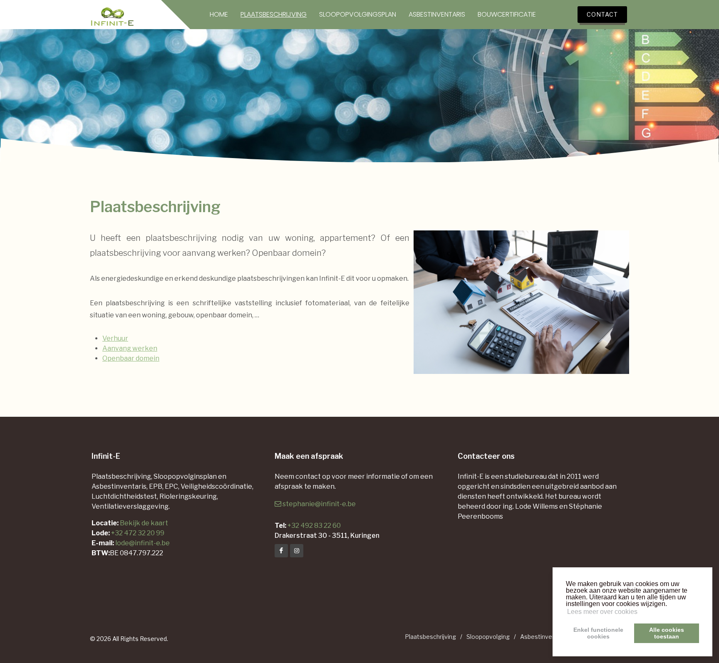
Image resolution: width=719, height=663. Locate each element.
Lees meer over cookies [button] (602, 611)
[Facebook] (281, 550)
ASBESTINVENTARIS (437, 14)
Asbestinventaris (544, 636)
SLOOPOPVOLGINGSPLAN (357, 14)
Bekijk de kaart (143, 523)
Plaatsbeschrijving (430, 636)
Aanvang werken (129, 348)
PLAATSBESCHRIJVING (273, 14)
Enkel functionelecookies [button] (598, 633)
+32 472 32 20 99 (137, 533)
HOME (219, 14)
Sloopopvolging (488, 636)
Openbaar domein (130, 358)
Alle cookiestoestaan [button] (666, 633)
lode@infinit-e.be (142, 543)
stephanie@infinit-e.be (319, 504)
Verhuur (115, 338)
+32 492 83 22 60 (314, 525)
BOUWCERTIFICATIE (507, 14)
